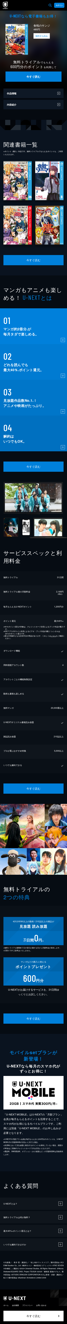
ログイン (59, 5)
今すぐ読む (33, 76)
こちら (53, 636)
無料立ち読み (41, 35)
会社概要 (15, 1305)
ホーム (6, 1305)
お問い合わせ (41, 1305)
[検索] (50, 5)
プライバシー (27, 1305)
